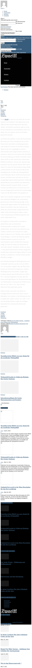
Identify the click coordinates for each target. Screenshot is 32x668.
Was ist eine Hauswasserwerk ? (11, 663)
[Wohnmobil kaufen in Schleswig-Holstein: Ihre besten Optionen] (10, 372)
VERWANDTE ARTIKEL (8, 336)
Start (2, 87)
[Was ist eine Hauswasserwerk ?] (5, 660)
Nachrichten (7, 12)
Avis (2, 102)
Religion (6, 14)
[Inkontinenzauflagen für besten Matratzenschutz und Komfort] (10, 393)
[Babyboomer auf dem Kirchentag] (5, 573)
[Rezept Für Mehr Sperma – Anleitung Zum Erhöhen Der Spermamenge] (5, 645)
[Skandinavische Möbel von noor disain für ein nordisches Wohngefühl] (10, 351)
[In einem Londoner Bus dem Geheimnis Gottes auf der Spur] (5, 586)
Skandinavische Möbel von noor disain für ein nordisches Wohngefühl (15, 357)
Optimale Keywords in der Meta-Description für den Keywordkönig (15, 488)
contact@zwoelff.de (17, 622)
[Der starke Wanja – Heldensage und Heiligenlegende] (5, 559)
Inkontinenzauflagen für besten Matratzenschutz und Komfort (11, 399)
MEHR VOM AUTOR (22, 336)
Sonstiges (6, 15)
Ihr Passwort (19, 23)
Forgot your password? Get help (9, 44)
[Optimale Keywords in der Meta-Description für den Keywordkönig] (7, 484)
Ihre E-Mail (19, 31)
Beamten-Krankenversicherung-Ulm (18, 323)
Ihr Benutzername (20, 21)
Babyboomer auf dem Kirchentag (12, 576)
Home (5, 11)
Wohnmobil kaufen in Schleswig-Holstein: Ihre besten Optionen (15, 378)
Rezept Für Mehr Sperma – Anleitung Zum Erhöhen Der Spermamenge (15, 321)
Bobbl (6, 119)
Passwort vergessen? (6, 26)
